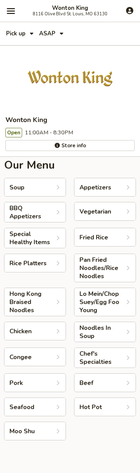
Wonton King (70, 8)
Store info (73, 145)
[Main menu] (11, 11)
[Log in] (129, 10)
